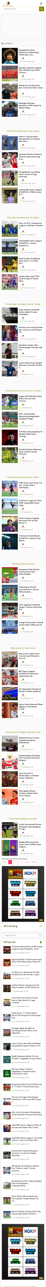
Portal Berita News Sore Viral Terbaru (23, 131)
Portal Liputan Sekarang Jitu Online (23, 477)
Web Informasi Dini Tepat (23, 564)
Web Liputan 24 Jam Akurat (23, 648)
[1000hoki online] (15, 884)
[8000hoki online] (15, 874)
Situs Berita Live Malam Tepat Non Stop (23, 732)
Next (27, 862)
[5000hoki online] (30, 884)
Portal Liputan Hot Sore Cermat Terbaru (23, 390)
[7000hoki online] (15, 894)
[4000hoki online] (15, 914)
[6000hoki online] (30, 914)
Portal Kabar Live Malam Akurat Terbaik (23, 304)
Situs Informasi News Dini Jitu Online (23, 217)
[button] (5, 27)
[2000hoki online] (30, 904)
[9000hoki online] (30, 894)
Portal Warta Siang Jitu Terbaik (23, 818)
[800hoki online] (15, 904)
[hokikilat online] (30, 874)
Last (33, 862)
